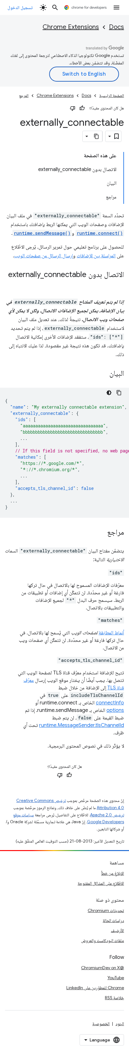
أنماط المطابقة (111, 633)
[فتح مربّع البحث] (55, 7)
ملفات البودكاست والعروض (102, 940)
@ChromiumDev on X (102, 967)
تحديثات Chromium (106, 910)
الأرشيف (117, 930)
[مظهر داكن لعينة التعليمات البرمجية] (109, 393)
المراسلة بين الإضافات (96, 256)
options (115, 710)
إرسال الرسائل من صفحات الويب (43, 256)
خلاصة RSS (114, 997)
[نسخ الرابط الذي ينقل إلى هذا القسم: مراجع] (101, 533)
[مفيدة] (82, 108)
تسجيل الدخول (20, 7)
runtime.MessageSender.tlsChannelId (81, 725)
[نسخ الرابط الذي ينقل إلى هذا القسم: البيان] (103, 374)
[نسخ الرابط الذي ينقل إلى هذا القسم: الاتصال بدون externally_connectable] (117, 284)
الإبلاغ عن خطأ (112, 873)
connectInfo (110, 703)
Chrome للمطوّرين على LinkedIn (95, 987)
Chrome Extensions (71, 27)
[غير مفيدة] (72, 108)
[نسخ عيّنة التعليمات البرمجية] (119, 393)
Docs (116, 27)
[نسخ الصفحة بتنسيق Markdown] (96, 136)
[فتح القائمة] (116, 7)
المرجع (23, 95)
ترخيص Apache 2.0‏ (107, 815)
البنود (120, 1023)
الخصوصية (101, 1023)
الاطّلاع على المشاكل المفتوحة (101, 883)
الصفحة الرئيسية (111, 95)
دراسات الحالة (113, 920)
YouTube (115, 977)
